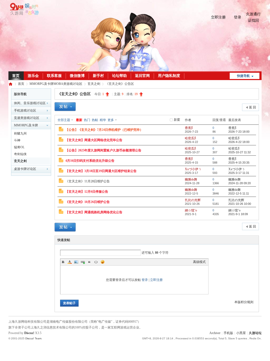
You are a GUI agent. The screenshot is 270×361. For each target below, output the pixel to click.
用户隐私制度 (169, 76)
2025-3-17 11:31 (238, 172)
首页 (16, 76)
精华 (103, 120)
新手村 (98, 76)
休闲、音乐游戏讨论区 (30, 103)
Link (82, 262)
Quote (89, 262)
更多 (111, 120)
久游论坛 (10, 84)
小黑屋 (241, 333)
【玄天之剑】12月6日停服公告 (86, 191)
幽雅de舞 (191, 179)
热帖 (95, 120)
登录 (237, 17)
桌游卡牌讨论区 (25, 169)
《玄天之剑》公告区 (74, 94)
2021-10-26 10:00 (239, 203)
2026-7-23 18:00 (238, 131)
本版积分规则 (243, 302)
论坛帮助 (119, 76)
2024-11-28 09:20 (239, 183)
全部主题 (63, 120)
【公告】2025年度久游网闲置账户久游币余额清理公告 (103, 150)
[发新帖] (65, 107)
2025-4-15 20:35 (238, 162)
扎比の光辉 (193, 200)
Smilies (102, 262)
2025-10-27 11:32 (239, 152)
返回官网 (142, 76)
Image (76, 262)
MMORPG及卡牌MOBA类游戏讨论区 (56, 84)
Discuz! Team (33, 338)
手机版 (228, 333)
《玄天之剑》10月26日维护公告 (87, 202)
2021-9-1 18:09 (238, 214)
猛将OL (19, 147)
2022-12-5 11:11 (238, 193)
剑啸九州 (20, 133)
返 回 (252, 107)
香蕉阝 (189, 128)
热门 (87, 120)
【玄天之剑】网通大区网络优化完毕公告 (93, 140)
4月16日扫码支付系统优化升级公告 (89, 161)
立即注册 (218, 17)
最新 (79, 120)
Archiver (214, 333)
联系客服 (54, 76)
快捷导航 (243, 76)
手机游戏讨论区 (25, 110)
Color (69, 262)
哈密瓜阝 (191, 138)
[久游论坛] (23, 14)
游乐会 (33, 76)
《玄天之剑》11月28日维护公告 (87, 181)
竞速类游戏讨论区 (26, 118)
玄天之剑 (94, 84)
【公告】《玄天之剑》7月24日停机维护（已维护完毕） (104, 130)
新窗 (177, 120)
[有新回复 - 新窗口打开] (61, 130)
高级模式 (199, 262)
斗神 (17, 140)
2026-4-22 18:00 (238, 142)
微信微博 (77, 76)
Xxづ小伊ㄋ (193, 169)
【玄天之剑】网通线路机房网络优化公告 (93, 212)
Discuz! (29, 333)
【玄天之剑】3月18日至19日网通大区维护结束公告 (101, 171)
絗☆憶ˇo (191, 210)
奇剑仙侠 (20, 154)
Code (96, 262)
